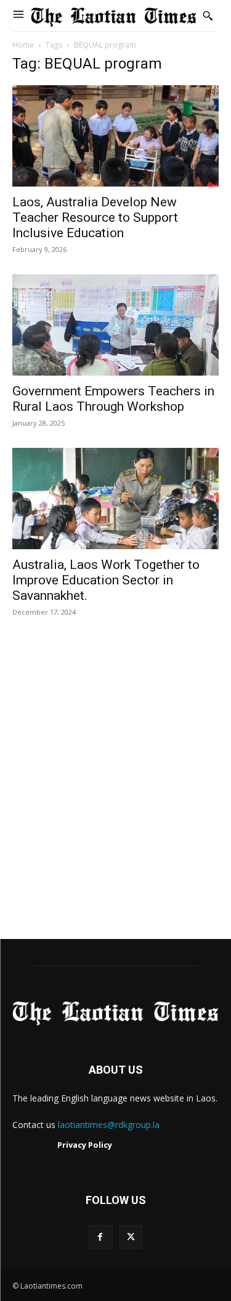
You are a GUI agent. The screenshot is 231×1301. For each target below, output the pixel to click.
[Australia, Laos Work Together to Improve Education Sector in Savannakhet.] (115, 498)
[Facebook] (100, 1237)
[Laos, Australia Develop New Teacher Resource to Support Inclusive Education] (115, 136)
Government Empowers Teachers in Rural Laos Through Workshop (113, 399)
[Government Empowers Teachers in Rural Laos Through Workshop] (115, 325)
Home (23, 45)
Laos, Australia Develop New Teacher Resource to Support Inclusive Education (95, 217)
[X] (131, 1237)
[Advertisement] (115, 791)
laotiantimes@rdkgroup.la (109, 1124)
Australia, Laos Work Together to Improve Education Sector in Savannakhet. (106, 580)
